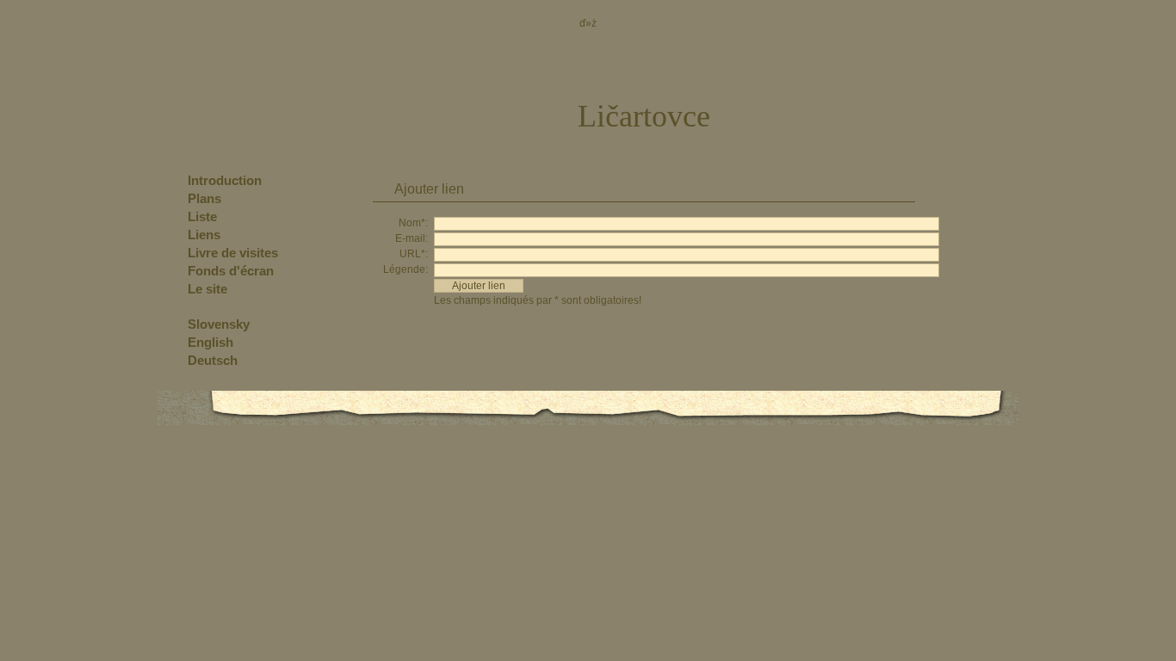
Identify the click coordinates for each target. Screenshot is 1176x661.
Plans (204, 198)
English (210, 342)
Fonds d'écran (231, 270)
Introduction (225, 180)
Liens (204, 234)
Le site (207, 288)
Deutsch (213, 360)
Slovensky (219, 324)
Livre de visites (233, 252)
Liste (202, 216)
